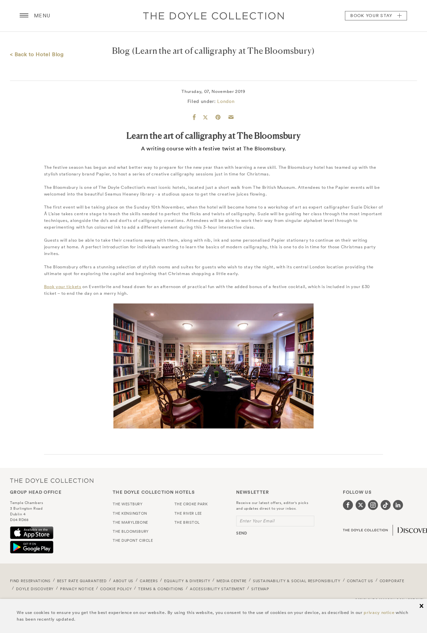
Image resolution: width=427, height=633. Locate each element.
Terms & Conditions (160, 589)
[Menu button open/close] (24, 16)
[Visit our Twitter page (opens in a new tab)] (361, 505)
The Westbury (128, 504)
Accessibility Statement (217, 589)
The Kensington (130, 513)
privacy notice (379, 612)
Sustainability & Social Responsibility (297, 581)
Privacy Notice (77, 589)
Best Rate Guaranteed (82, 581)
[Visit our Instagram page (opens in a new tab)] (373, 505)
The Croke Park (191, 504)
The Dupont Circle (133, 540)
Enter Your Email (257, 521)
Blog (121, 50)
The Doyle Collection (51, 480)
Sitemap (260, 589)
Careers (149, 581)
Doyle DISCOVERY (35, 589)
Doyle (213, 15)
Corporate (392, 581)
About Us (123, 581)
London (226, 101)
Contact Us (360, 581)
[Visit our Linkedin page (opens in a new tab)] (398, 505)
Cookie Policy (116, 589)
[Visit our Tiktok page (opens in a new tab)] (386, 505)
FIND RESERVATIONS (30, 581)
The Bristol (187, 522)
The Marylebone (130, 522)
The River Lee (188, 513)
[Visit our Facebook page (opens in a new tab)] (348, 505)
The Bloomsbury (131, 531)
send (241, 533)
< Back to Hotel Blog (37, 54)
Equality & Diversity (187, 581)
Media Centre (232, 581)
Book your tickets (62, 286)
